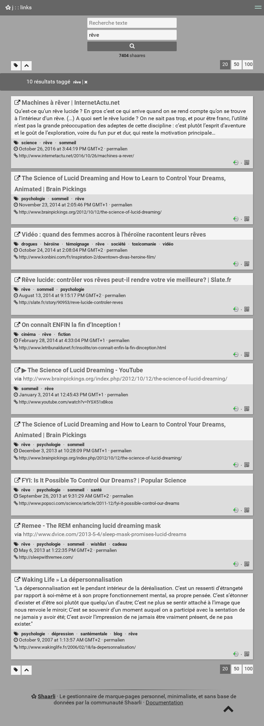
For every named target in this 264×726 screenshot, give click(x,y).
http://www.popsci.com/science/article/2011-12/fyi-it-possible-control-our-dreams (98, 503)
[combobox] (132, 35)
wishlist (98, 544)
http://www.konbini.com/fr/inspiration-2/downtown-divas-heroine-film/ (87, 257)
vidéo (168, 244)
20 (225, 64)
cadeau (119, 544)
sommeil (67, 142)
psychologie (33, 198)
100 (248, 64)
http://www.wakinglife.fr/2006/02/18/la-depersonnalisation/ (77, 647)
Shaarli (46, 696)
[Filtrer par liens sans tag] (16, 65)
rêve (77, 82)
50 (236, 64)
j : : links (21, 7)
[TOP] (228, 710)
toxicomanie (144, 244)
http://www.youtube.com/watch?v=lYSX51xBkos (65, 402)
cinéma (28, 334)
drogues (29, 244)
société (118, 244)
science (29, 142)
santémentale (93, 633)
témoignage (77, 244)
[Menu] (258, 9)
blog (118, 633)
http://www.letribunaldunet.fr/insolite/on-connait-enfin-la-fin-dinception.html (92, 347)
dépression (63, 633)
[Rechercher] (132, 46)
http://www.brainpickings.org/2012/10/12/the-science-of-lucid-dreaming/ (90, 212)
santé (96, 489)
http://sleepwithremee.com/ (45, 557)
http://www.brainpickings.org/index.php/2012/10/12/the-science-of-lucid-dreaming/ (125, 378)
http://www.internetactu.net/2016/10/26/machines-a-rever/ (76, 155)
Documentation (164, 702)
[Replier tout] (27, 65)
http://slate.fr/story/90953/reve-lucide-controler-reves (70, 302)
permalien (73, 149)
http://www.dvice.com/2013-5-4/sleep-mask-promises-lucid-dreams (104, 534)
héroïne (51, 244)
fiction (64, 334)
